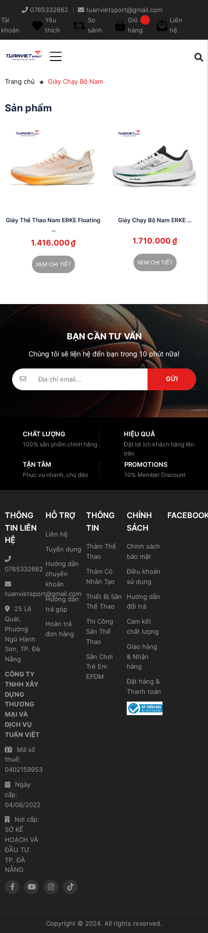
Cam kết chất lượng (143, 626)
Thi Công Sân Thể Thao (99, 631)
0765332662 (23, 569)
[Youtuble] (31, 887)
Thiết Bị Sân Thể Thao (104, 602)
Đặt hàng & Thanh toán (144, 686)
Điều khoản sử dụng (144, 576)
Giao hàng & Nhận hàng (142, 656)
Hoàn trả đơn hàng (59, 629)
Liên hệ (56, 534)
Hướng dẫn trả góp (62, 604)
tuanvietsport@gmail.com (23, 593)
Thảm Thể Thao (101, 551)
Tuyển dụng (63, 549)
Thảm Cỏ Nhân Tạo (100, 576)
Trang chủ (20, 81)
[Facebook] (12, 887)
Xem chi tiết (53, 264)
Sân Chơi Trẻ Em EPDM (99, 667)
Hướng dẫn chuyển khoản (62, 574)
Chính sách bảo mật (143, 551)
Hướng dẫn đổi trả (143, 602)
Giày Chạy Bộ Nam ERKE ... (155, 220)
